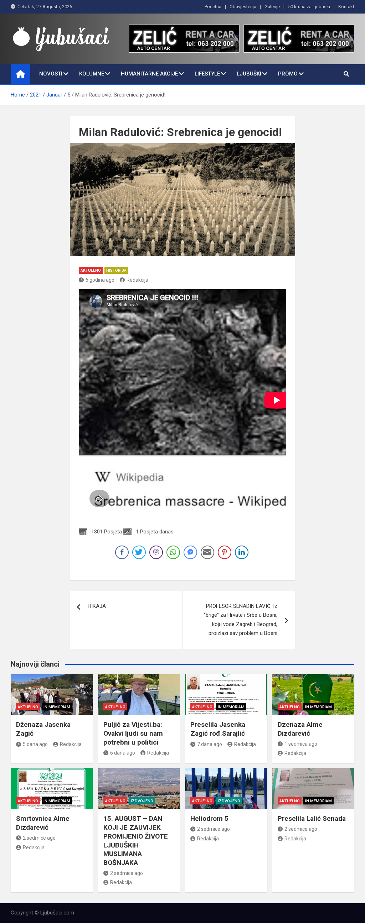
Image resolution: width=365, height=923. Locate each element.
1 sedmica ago (300, 744)
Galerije (272, 6)
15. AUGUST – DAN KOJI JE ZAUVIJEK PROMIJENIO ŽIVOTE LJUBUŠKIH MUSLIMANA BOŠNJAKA (135, 840)
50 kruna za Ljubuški (309, 6)
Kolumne (91, 74)
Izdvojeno (142, 801)
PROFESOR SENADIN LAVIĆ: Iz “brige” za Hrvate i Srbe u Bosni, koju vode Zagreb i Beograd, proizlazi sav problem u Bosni (240, 620)
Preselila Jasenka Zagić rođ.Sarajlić (217, 728)
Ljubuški (249, 74)
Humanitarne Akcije (149, 74)
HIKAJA (97, 606)
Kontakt (346, 6)
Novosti (50, 74)
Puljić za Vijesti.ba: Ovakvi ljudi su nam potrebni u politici (133, 733)
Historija (116, 270)
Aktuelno (91, 270)
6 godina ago (100, 280)
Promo (288, 74)
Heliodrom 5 (209, 818)
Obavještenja (243, 6)
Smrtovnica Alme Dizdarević (43, 822)
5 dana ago (35, 744)
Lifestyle (207, 74)
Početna (213, 6)
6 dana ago (122, 753)
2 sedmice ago (39, 838)
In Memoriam (56, 707)
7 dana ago (209, 744)
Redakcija (137, 280)
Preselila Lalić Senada (312, 818)
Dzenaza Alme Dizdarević (300, 728)
